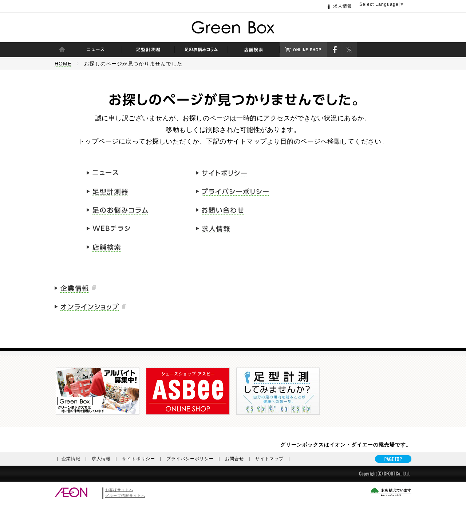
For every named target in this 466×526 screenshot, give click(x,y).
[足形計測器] (148, 49)
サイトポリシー (142, 458)
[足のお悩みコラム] (201, 49)
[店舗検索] (254, 49)
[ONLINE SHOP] (303, 49)
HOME (63, 64)
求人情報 (342, 6)
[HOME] (62, 49)
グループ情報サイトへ (125, 496)
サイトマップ (273, 458)
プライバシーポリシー (194, 458)
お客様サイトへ (119, 490)
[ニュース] (95, 49)
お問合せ (238, 458)
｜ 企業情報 (71, 458)
